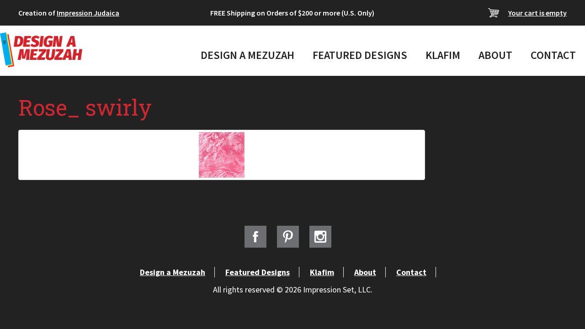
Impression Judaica (88, 12)
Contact (553, 55)
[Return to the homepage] (41, 49)
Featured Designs (360, 55)
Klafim (442, 55)
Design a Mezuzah (247, 55)
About (495, 55)
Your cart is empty (537, 12)
